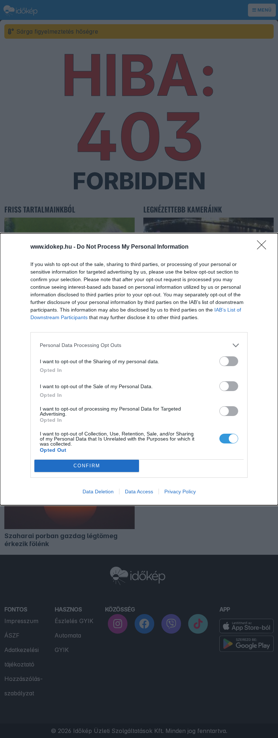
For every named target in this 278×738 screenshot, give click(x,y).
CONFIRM (86, 465)
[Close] (264, 247)
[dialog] (139, 369)
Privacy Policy (180, 491)
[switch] (228, 361)
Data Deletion (98, 491)
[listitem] (139, 345)
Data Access (139, 491)
